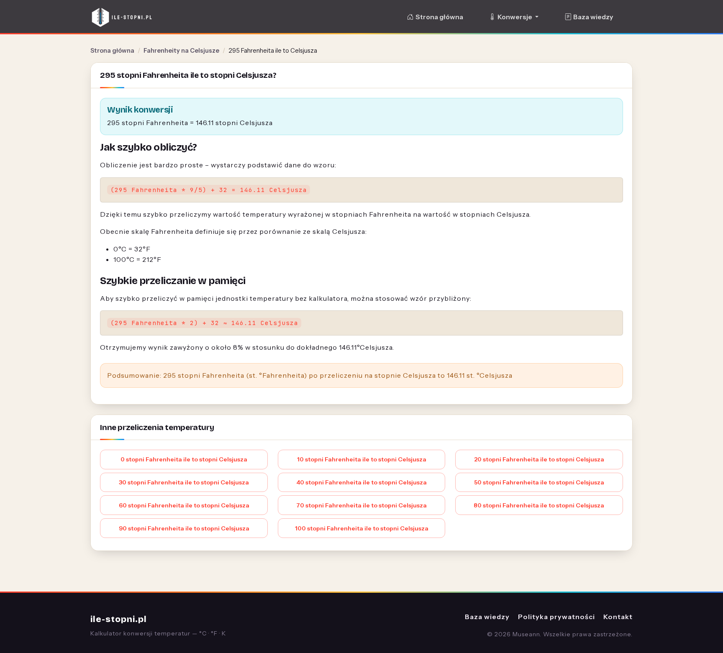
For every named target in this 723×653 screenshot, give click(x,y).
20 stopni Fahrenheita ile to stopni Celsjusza (539, 459)
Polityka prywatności (556, 616)
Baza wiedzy (593, 17)
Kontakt (618, 616)
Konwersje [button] (515, 17)
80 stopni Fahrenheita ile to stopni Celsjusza (539, 505)
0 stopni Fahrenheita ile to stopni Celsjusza (183, 459)
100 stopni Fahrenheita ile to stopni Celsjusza (361, 528)
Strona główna (439, 17)
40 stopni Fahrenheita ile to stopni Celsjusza (361, 482)
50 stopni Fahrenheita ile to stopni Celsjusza (539, 482)
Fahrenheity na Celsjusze (181, 50)
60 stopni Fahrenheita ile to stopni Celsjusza (184, 505)
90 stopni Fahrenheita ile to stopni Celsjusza (184, 528)
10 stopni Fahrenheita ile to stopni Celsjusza (361, 459)
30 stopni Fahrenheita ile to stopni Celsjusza (184, 482)
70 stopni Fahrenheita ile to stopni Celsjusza (361, 505)
